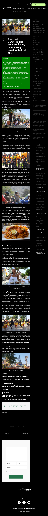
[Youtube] (28, 502)
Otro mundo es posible (38, 61)
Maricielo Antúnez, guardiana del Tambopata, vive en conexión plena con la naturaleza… (39, 107)
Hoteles (35, 49)
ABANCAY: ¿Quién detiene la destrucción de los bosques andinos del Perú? (40, 159)
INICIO (14, 8)
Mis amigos (43, 56)
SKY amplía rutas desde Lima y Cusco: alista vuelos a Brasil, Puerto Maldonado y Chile (39, 121)
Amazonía (36, 22)
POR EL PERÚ (20, 38)
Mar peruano (40, 54)
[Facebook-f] (19, 502)
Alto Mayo (36, 19)
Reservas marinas (36, 81)
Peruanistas (36, 66)
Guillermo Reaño (36, 45)
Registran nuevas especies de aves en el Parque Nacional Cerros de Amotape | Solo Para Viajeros (41, 175)
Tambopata (37, 83)
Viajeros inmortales (37, 98)
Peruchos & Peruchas (37, 69)
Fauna (35, 38)
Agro (33, 19)
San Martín (42, 81)
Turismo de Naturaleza (37, 90)
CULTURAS (15, 11)
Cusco (35, 36)
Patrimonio (36, 64)
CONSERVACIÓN (21, 8)
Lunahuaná (12, 39)
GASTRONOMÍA (42, 8)
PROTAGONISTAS (23, 11)
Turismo (16, 39)
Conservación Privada (37, 34)
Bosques (38, 26)
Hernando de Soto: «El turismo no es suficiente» (40, 209)
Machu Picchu (41, 49)
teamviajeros (12, 38)
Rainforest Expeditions (37, 79)
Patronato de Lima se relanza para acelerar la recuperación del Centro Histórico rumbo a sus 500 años (39, 114)
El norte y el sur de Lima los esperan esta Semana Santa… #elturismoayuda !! (41, 243)
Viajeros (35, 96)
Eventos (39, 36)
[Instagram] (24, 502)
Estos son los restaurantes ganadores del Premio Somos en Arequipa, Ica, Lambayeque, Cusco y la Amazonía (39, 128)
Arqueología (36, 24)
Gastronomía (37, 41)
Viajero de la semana (37, 94)
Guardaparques (36, 42)
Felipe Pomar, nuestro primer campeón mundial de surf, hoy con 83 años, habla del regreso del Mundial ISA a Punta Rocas (39, 136)
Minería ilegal (36, 56)
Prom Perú (34, 73)
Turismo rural (35, 93)
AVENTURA (34, 8)
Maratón (34, 54)
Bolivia (34, 26)
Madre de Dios (39, 52)
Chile (34, 30)
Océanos (35, 57)
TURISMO (28, 8)
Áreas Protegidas (39, 100)
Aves (42, 24)
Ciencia (38, 30)
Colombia (42, 30)
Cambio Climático (38, 28)
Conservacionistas (39, 32)
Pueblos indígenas (36, 76)
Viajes (43, 98)
